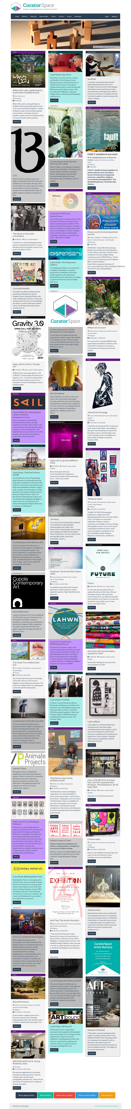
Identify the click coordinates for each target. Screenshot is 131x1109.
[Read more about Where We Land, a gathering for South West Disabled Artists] (28, 70)
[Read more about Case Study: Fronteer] (65, 685)
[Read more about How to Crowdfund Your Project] (28, 921)
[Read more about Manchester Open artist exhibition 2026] (65, 753)
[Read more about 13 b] (28, 150)
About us (24, 16)
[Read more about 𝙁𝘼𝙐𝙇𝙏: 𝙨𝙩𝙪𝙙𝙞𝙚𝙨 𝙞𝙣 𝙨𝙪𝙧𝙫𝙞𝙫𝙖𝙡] (103, 130)
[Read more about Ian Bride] (103, 64)
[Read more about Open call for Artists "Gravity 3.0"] (28, 340)
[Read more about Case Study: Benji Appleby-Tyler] (28, 868)
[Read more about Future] (103, 563)
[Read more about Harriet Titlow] (28, 759)
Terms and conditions (101, 1106)
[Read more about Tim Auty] (65, 503)
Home (17, 16)
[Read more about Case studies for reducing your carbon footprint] (28, 402)
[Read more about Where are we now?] (103, 302)
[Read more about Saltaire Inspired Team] (65, 830)
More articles (107, 1095)
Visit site (53, 241)
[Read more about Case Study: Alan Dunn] (65, 62)
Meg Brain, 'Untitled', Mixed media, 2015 (106, 47)
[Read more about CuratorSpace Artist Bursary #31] (28, 528)
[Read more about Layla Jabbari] (103, 697)
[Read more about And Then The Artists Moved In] (65, 893)
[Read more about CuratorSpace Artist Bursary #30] (28, 708)
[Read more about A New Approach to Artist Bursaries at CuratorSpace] (65, 309)
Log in (107, 16)
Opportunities (43, 16)
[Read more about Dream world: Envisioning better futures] (103, 212)
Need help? (77, 16)
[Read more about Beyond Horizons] (28, 987)
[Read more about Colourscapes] (103, 821)
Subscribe (33, 16)
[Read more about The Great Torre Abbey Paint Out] (28, 651)
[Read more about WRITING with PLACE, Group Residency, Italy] (28, 1046)
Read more (17, 121)
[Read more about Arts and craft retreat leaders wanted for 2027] (103, 631)
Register (114, 16)
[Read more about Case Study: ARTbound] (65, 1017)
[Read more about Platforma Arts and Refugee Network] (28, 809)
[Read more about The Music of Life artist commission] (28, 218)
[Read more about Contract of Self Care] (65, 201)
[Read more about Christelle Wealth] (28, 273)
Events (53, 16)
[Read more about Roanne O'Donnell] (103, 1003)
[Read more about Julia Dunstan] (103, 887)
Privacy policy (113, 1106)
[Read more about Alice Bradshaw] (65, 374)
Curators (61, 16)
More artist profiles (65, 1095)
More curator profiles (87, 1095)
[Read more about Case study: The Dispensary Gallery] (65, 254)
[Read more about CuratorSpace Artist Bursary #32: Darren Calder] (65, 133)
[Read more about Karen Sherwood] (28, 592)
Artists (69, 16)
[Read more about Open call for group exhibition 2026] (65, 440)
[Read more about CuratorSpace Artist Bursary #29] (65, 968)
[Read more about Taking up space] (103, 473)
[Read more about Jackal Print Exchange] (103, 385)
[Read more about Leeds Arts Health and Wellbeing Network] (65, 622)
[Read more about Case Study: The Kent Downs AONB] (28, 458)
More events (45, 1095)
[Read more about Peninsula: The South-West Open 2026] (65, 559)
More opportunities (26, 1095)
